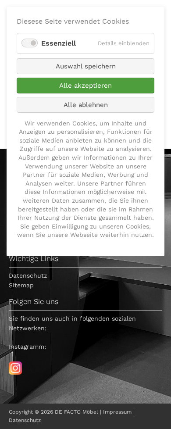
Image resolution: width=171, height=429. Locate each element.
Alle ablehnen (86, 105)
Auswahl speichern (86, 66)
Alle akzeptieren (85, 85)
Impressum (117, 412)
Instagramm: (27, 346)
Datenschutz (28, 275)
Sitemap (21, 285)
